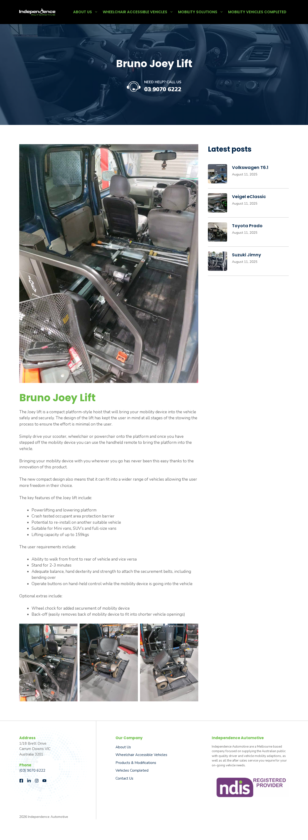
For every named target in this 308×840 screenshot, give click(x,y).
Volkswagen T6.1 (250, 167)
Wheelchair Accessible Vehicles (135, 11)
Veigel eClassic (249, 197)
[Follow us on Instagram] (37, 781)
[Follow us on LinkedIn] (29, 781)
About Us (82, 11)
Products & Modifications (136, 762)
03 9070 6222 (162, 89)
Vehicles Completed (132, 770)
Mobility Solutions (197, 11)
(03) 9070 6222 (32, 770)
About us (123, 747)
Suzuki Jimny (246, 255)
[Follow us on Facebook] (21, 781)
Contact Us (124, 778)
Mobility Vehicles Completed (257, 11)
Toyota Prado (247, 226)
